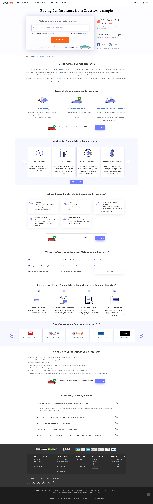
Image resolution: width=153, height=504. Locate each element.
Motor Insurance (38, 464)
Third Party (43, 108)
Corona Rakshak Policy (62, 466)
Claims (64, 3)
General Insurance (40, 456)
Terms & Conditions (99, 498)
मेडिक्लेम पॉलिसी (95, 468)
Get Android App (115, 466)
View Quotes (60, 40)
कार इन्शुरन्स (94, 459)
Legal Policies (75, 498)
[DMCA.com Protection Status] (41, 449)
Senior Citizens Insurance (63, 461)
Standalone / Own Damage (110, 108)
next (128, 162)
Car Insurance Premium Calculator (42, 466)
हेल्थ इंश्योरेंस (94, 466)
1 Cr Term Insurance (80, 466)
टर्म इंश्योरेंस (94, 464)
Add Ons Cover (76, 182)
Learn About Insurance (116, 459)
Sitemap (53, 478)
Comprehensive (76, 108)
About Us (33, 478)
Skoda (62, 70)
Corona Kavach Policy (62, 468)
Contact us (136, 3)
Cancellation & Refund (86, 498)
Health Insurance (62, 456)
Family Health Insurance (63, 459)
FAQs (57, 478)
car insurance (79, 78)
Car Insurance (37, 459)
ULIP (76, 461)
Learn (28, 478)
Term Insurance (79, 459)
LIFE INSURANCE (80, 456)
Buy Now (100, 127)
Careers (47, 478)
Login (147, 3)
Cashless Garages (115, 464)
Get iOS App (114, 468)
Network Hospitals (115, 461)
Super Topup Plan (61, 471)
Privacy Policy (67, 498)
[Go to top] (148, 494)
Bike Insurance (37, 461)
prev (25, 162)
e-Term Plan (78, 464)
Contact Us (40, 478)
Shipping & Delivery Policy (55, 498)
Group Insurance (61, 464)
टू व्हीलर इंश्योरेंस (95, 461)
